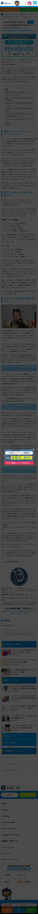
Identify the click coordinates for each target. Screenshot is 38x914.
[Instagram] (29, 3)
